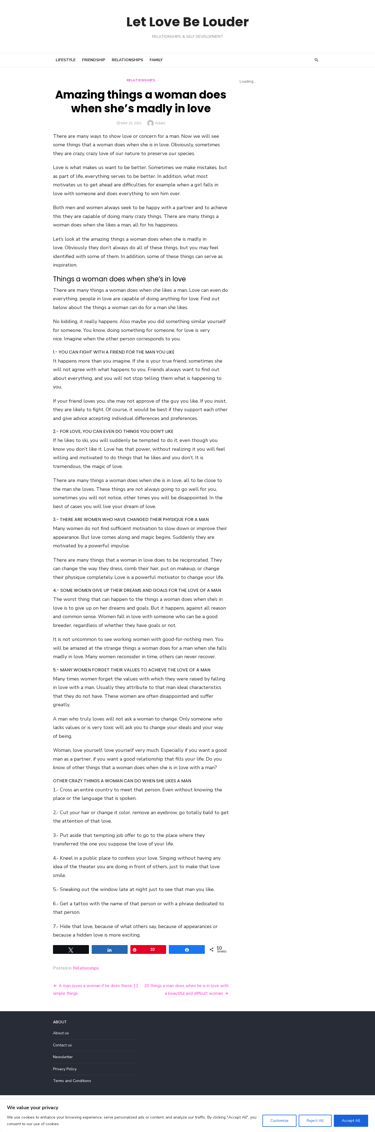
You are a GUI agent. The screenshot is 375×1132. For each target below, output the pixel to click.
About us (61, 1033)
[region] (187, 1115)
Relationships (127, 60)
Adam (160, 123)
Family (156, 60)
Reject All (315, 1120)
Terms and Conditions (72, 1080)
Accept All (351, 1120)
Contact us (62, 1045)
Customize (279, 1120)
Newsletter (63, 1057)
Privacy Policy (65, 1069)
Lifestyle (65, 60)
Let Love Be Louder (187, 22)
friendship (93, 60)
